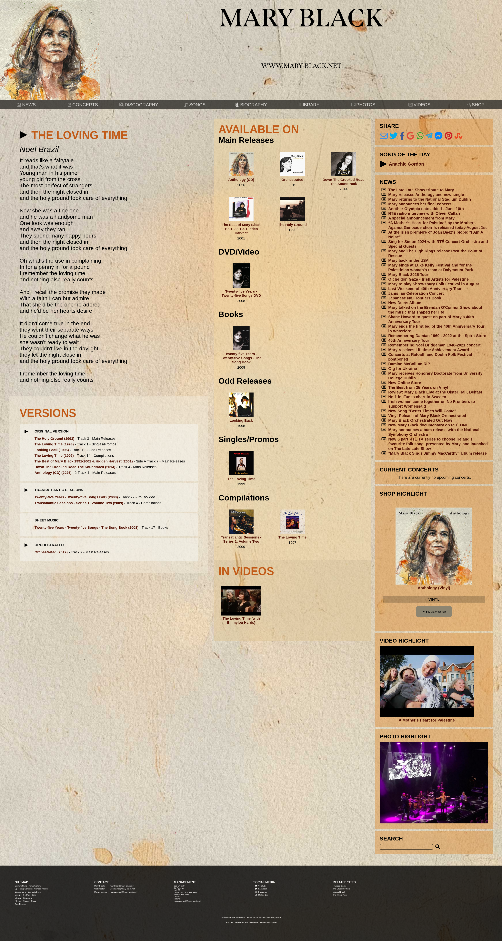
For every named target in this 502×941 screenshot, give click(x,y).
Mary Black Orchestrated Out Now (420, 420)
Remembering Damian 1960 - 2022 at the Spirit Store (437, 335)
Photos (18, 901)
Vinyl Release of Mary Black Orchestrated (427, 415)
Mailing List (263, 895)
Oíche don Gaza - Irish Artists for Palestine (428, 279)
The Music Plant (340, 895)
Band (34, 895)
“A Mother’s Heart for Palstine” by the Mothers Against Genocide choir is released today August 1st (437, 225)
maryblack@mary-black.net (122, 886)
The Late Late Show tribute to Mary (421, 190)
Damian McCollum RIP (409, 364)
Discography (20, 892)
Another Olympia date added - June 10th (426, 208)
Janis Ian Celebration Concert (416, 293)
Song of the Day (22, 895)
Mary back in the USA (408, 260)
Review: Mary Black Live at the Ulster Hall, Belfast (435, 392)
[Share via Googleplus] (411, 135)
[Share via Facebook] (402, 135)
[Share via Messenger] (439, 135)
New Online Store (404, 382)
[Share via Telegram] (429, 135)
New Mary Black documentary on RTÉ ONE (428, 425)
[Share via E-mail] (384, 135)
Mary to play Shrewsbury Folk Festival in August (433, 284)
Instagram (262, 892)
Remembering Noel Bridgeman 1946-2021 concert (434, 345)
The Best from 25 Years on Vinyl (418, 387)
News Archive (35, 886)
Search (391, 839)
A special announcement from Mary (421, 218)
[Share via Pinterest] (449, 135)
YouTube (262, 886)
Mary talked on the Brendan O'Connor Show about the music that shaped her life (435, 309)
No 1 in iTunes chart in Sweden (417, 396)
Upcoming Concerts (24, 889)
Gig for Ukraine (402, 368)
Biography (27, 898)
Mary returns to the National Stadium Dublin (429, 199)
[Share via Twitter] (394, 135)
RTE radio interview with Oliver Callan (424, 213)
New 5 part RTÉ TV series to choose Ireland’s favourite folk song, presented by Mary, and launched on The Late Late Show (438, 444)
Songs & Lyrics (34, 892)
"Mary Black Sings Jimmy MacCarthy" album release (437, 453)
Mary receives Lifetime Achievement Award (428, 349)
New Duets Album (404, 302)
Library (18, 898)
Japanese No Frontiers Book (414, 298)
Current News (21, 886)
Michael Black (339, 892)
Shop (33, 901)
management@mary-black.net (123, 892)
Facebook (262, 889)
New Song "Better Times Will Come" (422, 411)
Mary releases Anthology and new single (426, 194)
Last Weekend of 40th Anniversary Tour (425, 288)
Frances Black (339, 886)
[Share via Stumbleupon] (459, 135)
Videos (26, 901)
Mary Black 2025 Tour (408, 274)
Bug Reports (20, 904)
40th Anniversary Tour (408, 340)
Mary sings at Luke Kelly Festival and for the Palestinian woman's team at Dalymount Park (430, 267)
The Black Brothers (341, 889)
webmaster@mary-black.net (122, 889)
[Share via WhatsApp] (420, 135)
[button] (24, 135)
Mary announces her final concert (419, 204)
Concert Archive (41, 889)
